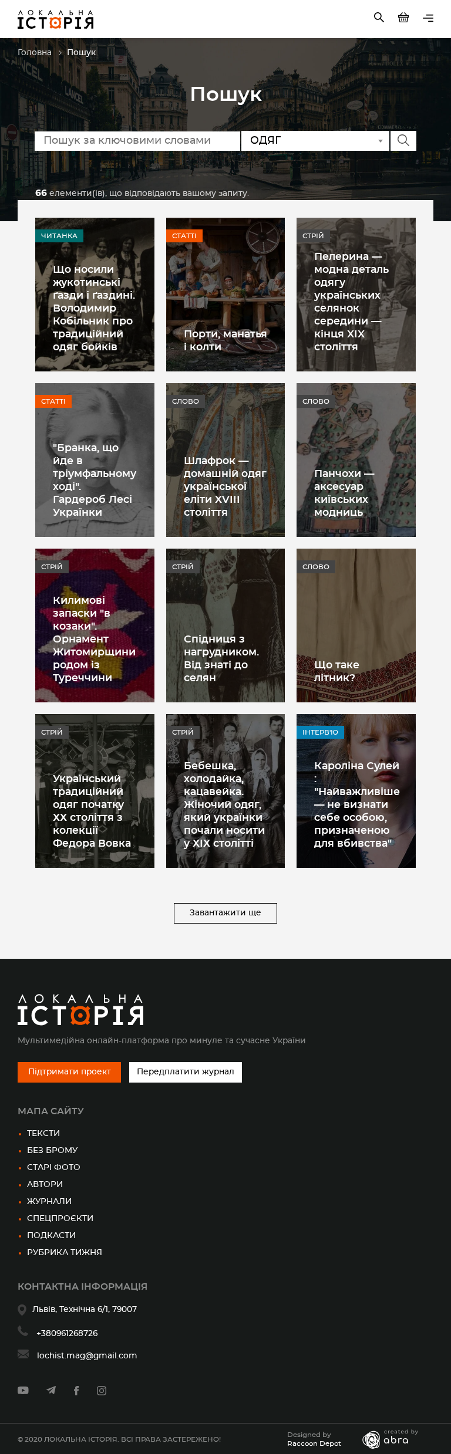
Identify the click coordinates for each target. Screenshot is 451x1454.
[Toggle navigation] (428, 19)
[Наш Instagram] (101, 1393)
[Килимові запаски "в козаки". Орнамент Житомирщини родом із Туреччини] (94, 625)
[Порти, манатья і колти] (225, 294)
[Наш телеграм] (51, 1392)
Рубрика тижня (64, 1253)
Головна (35, 53)
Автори (45, 1185)
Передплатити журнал (185, 1072)
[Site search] (380, 19)
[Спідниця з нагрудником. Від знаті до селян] (225, 625)
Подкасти (51, 1236)
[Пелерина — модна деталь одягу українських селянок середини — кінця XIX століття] (356, 294)
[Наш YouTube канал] (23, 1392)
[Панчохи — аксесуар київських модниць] (356, 460)
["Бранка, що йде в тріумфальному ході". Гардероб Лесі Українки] (94, 460)
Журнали (49, 1202)
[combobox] (315, 141)
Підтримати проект (69, 1072)
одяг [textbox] (265, 141)
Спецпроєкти (60, 1219)
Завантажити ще (225, 913)
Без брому (52, 1151)
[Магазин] (404, 19)
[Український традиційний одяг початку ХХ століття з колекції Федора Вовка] (94, 791)
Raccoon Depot (314, 1443)
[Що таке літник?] (356, 625)
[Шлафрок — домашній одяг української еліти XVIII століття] (225, 460)
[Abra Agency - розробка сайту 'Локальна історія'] (396, 1439)
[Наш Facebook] (76, 1393)
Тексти (43, 1134)
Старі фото (53, 1168)
